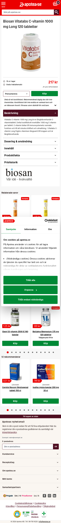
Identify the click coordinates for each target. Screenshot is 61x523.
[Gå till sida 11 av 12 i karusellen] (49, 352)
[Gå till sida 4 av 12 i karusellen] (20, 352)
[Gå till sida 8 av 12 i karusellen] (36, 352)
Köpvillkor (10, 506)
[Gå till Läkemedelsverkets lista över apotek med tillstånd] (44, 514)
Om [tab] (50, 229)
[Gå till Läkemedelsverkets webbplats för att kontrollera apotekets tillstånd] (26, 514)
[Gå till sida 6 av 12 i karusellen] (28, 352)
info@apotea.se (44, 522)
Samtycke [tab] (11, 229)
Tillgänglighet (49, 506)
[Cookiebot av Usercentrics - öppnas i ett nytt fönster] (45, 221)
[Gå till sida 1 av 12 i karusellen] (7, 352)
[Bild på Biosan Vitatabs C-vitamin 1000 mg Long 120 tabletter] (30, 52)
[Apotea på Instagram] (50, 496)
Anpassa (28, 290)
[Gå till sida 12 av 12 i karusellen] (53, 352)
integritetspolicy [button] (9, 432)
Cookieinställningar (24, 503)
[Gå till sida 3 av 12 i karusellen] (16, 352)
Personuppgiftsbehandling (29, 506)
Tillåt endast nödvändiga (30, 299)
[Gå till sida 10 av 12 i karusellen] (45, 352)
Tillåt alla (30, 280)
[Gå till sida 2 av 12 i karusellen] (12, 352)
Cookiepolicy (40, 503)
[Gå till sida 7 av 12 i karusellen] (32, 352)
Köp (44, 93)
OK (56, 446)
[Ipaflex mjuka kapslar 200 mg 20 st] (45, 372)
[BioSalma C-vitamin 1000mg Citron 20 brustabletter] (45, 208)
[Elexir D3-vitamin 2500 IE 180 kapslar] (15, 317)
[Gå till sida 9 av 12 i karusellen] (41, 352)
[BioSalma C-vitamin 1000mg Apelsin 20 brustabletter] (15, 208)
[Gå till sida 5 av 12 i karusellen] (24, 352)
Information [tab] (30, 229)
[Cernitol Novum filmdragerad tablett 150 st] (15, 372)
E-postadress (7, 441)
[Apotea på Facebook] (45, 496)
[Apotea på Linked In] (55, 496)
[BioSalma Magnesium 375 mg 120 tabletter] (45, 317)
